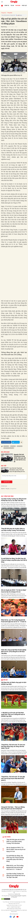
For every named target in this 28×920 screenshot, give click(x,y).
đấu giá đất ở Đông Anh (9, 448)
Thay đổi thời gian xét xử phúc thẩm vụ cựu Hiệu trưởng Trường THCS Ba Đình (13, 529)
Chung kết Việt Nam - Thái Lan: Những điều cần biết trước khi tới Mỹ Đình (13, 808)
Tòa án (12, 5)
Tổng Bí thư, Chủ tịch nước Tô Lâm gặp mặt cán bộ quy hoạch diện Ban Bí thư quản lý (13, 778)
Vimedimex (13, 446)
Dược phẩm (6, 446)
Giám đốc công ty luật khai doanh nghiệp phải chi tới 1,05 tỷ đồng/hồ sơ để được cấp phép (13, 651)
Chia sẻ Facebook (6, 442)
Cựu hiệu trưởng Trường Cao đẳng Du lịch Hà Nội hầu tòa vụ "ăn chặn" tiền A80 (13, 499)
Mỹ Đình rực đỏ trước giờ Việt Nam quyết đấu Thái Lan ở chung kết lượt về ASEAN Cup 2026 (13, 714)
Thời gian (7, 488)
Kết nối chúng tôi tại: (14, 913)
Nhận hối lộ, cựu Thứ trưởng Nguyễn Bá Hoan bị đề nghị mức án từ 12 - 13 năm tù (13, 620)
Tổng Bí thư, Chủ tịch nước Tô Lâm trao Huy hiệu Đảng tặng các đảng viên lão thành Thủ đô (13, 746)
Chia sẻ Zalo (16, 442)
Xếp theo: (3, 488)
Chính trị (6, 5)
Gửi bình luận (7, 481)
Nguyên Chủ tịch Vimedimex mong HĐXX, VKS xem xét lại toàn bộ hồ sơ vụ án (20, 458)
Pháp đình (17, 5)
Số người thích (13, 488)
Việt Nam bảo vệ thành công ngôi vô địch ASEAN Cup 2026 (13, 683)
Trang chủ (3, 12)
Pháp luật (24, 5)
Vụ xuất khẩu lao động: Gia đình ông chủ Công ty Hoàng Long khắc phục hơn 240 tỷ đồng (14, 560)
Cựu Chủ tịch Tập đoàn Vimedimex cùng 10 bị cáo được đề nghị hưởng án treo (17, 469)
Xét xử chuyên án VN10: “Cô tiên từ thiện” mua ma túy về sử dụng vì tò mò (13, 591)
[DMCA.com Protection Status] (14, 899)
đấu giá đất (19, 446)
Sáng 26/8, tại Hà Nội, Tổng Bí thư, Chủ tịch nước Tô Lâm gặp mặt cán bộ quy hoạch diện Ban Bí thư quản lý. (14, 783)
